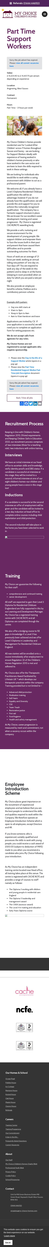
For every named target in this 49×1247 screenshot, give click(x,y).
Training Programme (13, 1129)
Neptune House (11, 1090)
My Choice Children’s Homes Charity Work (21, 1164)
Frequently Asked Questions (16, 1141)
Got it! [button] (8, 1242)
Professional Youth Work (15, 1168)
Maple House (10, 1102)
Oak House (10, 1098)
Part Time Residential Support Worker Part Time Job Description (25, 370)
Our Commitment (12, 1133)
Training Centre (11, 1125)
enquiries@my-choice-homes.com (24, 1211)
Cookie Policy (11, 1176)
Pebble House (11, 1083)
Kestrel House (11, 1094)
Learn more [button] (9, 1236)
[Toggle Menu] (44, 14)
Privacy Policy (11, 1172)
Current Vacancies (12, 1145)
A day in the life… (12, 1137)
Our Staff (9, 1160)
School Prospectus (13, 1179)
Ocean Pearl (10, 1079)
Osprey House (11, 1106)
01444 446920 (31, 3)
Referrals (9, 1110)
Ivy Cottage (10, 1086)
